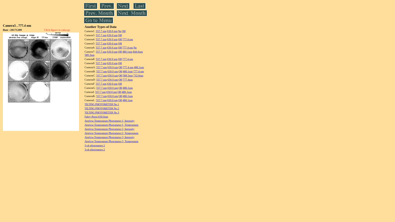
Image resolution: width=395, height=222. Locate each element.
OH (123, 31)
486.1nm (127, 51)
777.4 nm (127, 39)
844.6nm (138, 51)
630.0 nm (112, 31)
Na (119, 31)
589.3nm (89, 55)
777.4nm (128, 79)
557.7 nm (101, 31)
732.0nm (138, 75)
